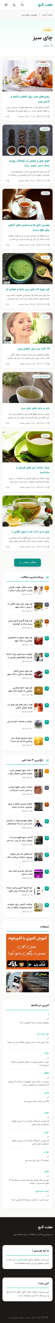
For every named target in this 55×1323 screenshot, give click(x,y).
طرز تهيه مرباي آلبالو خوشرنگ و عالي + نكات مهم (19, 673)
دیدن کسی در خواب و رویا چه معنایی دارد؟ (30, 1200)
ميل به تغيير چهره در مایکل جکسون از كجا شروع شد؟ (30, 1064)
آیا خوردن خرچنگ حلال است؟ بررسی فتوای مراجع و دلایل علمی (30, 1123)
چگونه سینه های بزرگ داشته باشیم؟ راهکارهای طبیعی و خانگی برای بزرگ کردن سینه (19, 656)
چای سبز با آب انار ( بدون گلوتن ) (31, 532)
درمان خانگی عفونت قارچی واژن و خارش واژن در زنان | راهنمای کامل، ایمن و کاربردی (20, 589)
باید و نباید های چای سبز (35, 408)
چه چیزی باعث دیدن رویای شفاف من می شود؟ (28, 1042)
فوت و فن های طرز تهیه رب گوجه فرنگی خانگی (19, 706)
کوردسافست (21, 1259)
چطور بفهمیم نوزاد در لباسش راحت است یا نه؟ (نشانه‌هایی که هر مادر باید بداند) (19, 822)
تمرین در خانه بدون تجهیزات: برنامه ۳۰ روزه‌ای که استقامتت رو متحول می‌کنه (28, 1083)
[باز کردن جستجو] (21, 5)
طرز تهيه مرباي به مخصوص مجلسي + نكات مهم (20, 639)
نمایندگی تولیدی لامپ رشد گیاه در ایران (20, 873)
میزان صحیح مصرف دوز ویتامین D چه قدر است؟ (21, 740)
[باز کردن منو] (5, 5)
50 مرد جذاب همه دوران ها (36, 1101)
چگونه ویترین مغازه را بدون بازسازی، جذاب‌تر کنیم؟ (20, 806)
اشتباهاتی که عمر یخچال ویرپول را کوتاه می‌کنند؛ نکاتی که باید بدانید (19, 856)
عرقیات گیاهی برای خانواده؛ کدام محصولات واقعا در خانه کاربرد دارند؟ (19, 906)
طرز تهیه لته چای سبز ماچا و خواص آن (28, 289)
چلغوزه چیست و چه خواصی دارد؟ (34, 1022)
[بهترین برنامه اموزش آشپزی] (27, 951)
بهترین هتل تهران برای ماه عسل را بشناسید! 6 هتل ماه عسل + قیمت (29, 1182)
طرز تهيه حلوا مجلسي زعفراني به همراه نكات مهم (20, 689)
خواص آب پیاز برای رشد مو (37, 1160)
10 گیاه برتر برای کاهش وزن (34, 349)
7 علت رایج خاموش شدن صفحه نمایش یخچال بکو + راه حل (20, 772)
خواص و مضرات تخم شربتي (19, 721)
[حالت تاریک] (13, 5)
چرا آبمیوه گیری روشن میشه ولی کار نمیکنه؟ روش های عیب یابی (19, 889)
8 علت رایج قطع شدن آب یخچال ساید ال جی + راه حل (19, 839)
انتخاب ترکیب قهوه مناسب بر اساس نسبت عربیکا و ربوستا (20, 789)
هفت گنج (45, 1227)
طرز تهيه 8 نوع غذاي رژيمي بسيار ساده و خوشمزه (20, 622)
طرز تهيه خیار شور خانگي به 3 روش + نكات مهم (19, 606)
